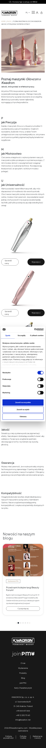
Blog (9, 21)
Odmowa (23, 416)
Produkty (23, 673)
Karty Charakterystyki (23, 688)
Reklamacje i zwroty (37, 737)
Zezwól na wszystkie (23, 402)
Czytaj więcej (23, 608)
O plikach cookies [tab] (37, 335)
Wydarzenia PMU (13, 581)
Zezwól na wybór (23, 409)
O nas (23, 663)
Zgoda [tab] (7, 335)
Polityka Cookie (23, 737)
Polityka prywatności (8, 737)
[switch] (40, 379)
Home (3, 21)
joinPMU (23, 683)
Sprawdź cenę (8, 261)
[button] (18, 623)
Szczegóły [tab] (21, 335)
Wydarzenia (23, 668)
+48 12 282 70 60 (23, 715)
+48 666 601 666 (23, 711)
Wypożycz (36, 262)
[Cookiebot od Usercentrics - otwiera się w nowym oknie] (34, 329)
